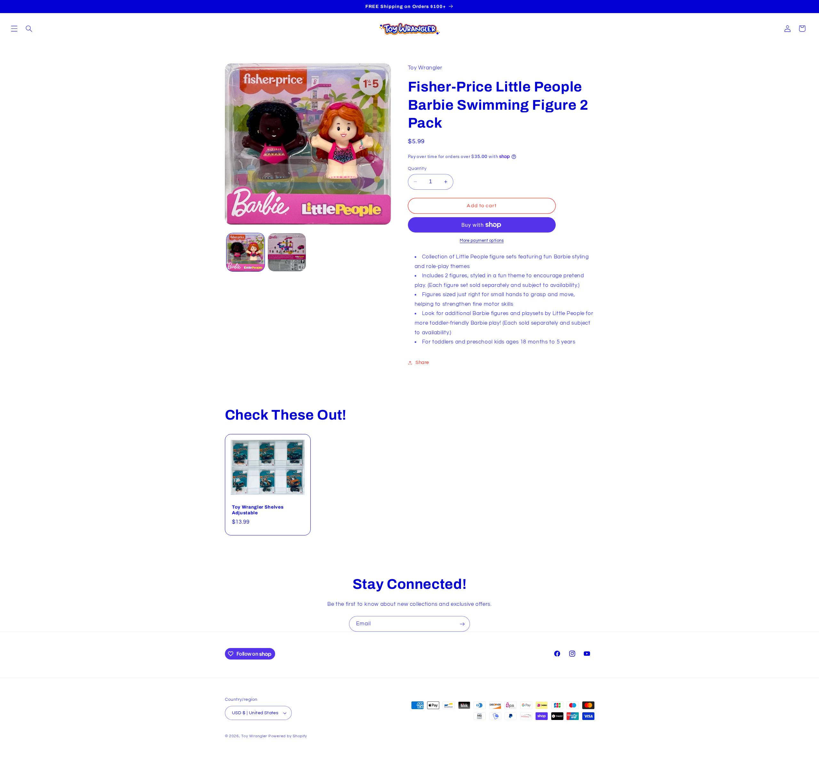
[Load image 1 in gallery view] (246, 252)
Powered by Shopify (287, 736)
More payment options (482, 241)
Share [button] (422, 362)
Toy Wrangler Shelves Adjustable (257, 509)
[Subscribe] (462, 624)
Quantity (417, 168)
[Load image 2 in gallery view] (287, 252)
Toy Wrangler (254, 736)
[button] (14, 28)
